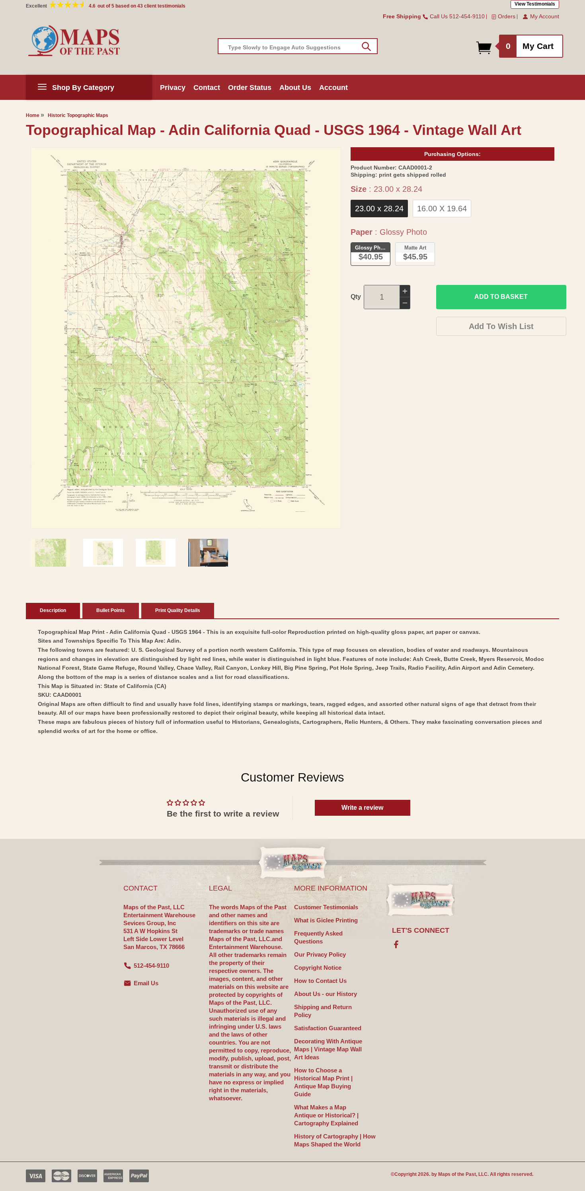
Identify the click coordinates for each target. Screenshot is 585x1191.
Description (53, 610)
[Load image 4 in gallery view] (208, 553)
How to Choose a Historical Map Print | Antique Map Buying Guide (323, 1082)
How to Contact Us (320, 980)
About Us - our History (325, 993)
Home (32, 115)
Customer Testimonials (326, 907)
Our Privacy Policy (320, 954)
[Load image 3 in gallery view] (156, 553)
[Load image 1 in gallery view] (50, 553)
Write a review (362, 807)
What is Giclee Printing (326, 920)
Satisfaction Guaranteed (327, 1028)
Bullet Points (110, 610)
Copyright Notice (317, 967)
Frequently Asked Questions (318, 937)
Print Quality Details (177, 610)
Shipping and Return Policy (323, 1011)
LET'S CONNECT (420, 930)
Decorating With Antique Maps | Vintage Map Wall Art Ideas (328, 1049)
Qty (356, 296)
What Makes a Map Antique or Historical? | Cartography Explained (326, 1115)
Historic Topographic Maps (78, 115)
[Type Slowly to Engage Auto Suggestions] (366, 46)
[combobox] (298, 46)
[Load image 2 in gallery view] (103, 553)
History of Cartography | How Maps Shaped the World (335, 1140)
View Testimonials (535, 4)
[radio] (379, 208)
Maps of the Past (457, 1174)
